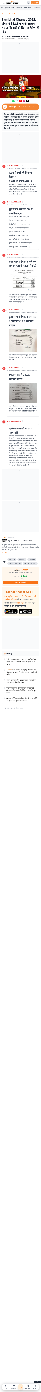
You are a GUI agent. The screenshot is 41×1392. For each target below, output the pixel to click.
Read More (5, 553)
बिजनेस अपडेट (27, 596)
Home (3, 14)
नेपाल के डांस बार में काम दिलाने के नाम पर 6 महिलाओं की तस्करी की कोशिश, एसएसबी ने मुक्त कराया (21, 690)
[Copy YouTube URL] (20, 101)
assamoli (12, 559)
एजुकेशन (11, 596)
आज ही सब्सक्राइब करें (20, 582)
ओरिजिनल (37, 8)
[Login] (20, 1387)
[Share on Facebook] (17, 101)
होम (2, 8)
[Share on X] (27, 101)
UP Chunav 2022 (15, 563)
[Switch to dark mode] (28, 2)
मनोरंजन (18, 596)
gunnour (22, 559)
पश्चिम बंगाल (27, 8)
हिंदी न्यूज (20, 602)
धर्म (35, 596)
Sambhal (32, 559)
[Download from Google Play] (11, 611)
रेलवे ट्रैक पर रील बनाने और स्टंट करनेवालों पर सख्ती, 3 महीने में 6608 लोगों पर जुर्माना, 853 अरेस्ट (21, 661)
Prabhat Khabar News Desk (22, 540)
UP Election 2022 (30, 563)
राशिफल (14, 599)
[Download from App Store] (25, 611)
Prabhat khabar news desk (18, 36)
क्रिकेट (7, 599)
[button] (20, 86)
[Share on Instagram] (24, 101)
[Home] (12, 2)
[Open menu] (3, 3)
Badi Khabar (12, 14)
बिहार (12, 8)
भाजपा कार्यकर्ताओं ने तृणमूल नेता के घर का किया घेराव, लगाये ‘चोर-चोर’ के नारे (21, 681)
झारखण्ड (7, 8)
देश (5, 596)
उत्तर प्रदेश (19, 8)
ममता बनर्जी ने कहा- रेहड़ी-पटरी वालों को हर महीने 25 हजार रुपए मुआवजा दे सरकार (21, 699)
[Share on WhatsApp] (13, 101)
